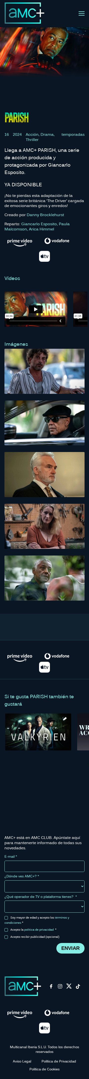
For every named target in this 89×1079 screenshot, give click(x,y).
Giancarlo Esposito (39, 223)
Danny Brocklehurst (45, 214)
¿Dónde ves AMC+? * (21, 876)
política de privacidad (39, 929)
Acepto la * (33, 929)
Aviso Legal (22, 1061)
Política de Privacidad (59, 1061)
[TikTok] (78, 987)
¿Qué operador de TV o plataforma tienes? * (40, 896)
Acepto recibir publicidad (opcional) (34, 937)
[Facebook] (51, 987)
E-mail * (10, 856)
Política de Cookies (44, 1069)
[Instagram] (60, 987)
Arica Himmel (41, 228)
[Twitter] (69, 987)
